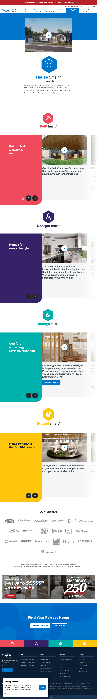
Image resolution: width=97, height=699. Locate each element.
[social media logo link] (2, 683)
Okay (42, 687)
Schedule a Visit (59, 626)
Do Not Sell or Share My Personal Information (64, 697)
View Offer (10, 596)
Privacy (50, 697)
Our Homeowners (50, 10)
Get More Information (40, 626)
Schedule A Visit (72, 10)
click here (31, 592)
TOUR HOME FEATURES (51, 382)
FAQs (80, 669)
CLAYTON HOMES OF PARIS (71, 6)
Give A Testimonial (84, 666)
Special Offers (26, 10)
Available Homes (15, 10)
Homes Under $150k (46, 672)
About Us (61, 10)
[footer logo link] (6, 655)
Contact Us (7, 670)
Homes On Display (45, 669)
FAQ (82, 6)
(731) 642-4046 (91, 6)
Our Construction (38, 10)
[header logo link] (6, 10)
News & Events (83, 672)
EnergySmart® (64, 673)
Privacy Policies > (10, 694)
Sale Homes (43, 666)
